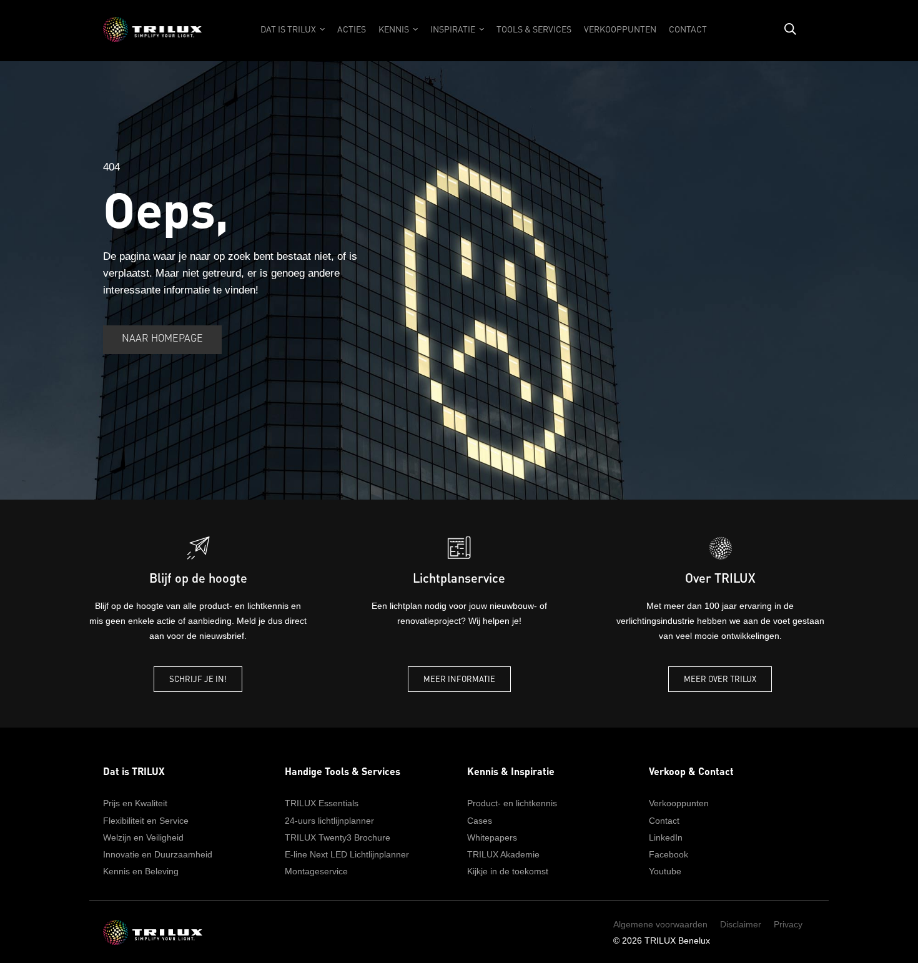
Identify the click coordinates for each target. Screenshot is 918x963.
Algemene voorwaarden (660, 924)
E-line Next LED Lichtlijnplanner (347, 854)
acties (351, 28)
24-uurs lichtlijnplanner (329, 821)
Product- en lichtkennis (512, 803)
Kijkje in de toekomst (507, 871)
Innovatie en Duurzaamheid (157, 854)
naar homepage (162, 339)
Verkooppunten (679, 803)
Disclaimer (740, 924)
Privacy (788, 924)
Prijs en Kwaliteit (135, 803)
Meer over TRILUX (720, 678)
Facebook (668, 854)
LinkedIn (666, 837)
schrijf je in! (198, 678)
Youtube (665, 871)
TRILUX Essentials (321, 803)
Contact (664, 821)
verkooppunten (620, 28)
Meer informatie (459, 678)
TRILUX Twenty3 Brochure (337, 837)
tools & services (533, 28)
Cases (479, 821)
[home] (152, 35)
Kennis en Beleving (141, 871)
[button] (292, 35)
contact (688, 28)
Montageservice (316, 871)
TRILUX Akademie (503, 854)
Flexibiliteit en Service (146, 821)
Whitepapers (492, 837)
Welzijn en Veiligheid (143, 837)
